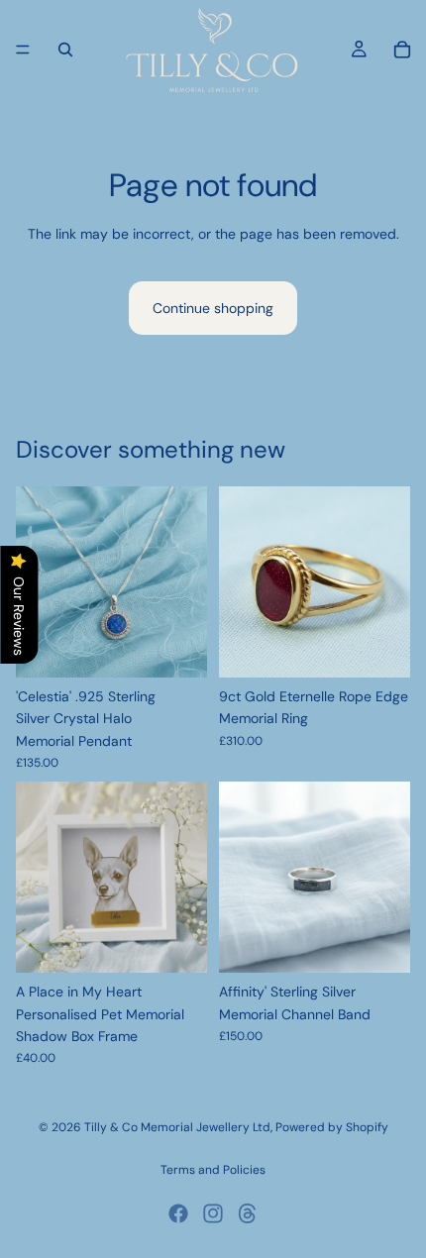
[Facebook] (178, 1213)
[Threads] (248, 1213)
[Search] (65, 49)
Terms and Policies (213, 1170)
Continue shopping (213, 308)
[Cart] (402, 49)
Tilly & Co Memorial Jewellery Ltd (177, 1127)
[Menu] (23, 49)
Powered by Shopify (331, 1127)
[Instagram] (213, 1213)
